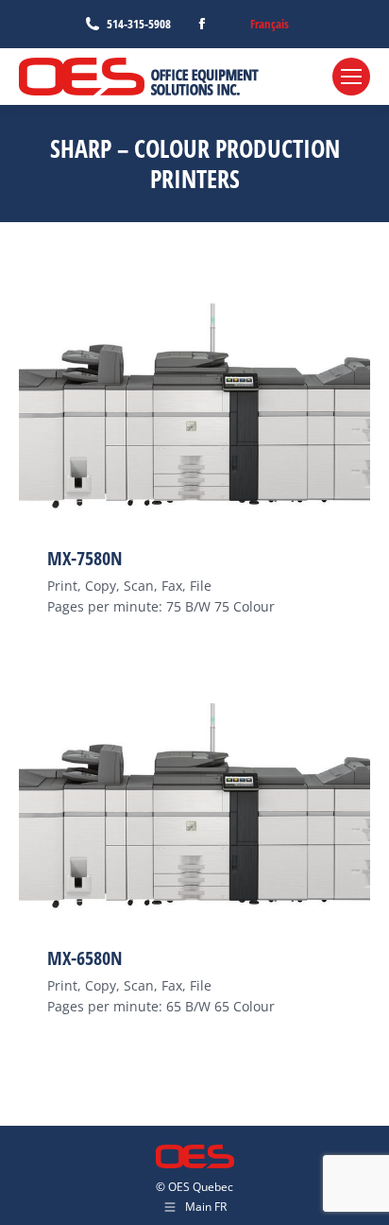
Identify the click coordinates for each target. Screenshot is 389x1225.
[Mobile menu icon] (351, 76)
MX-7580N (85, 558)
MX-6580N (85, 958)
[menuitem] (269, 24)
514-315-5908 (139, 23)
